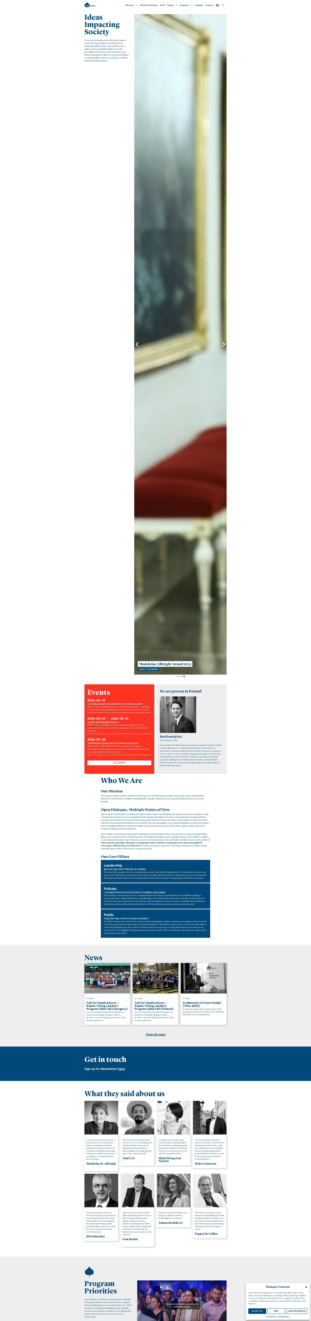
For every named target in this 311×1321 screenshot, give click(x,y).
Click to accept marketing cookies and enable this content (182, 1305)
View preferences (297, 1311)
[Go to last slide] (137, 344)
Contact (209, 5)
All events (119, 763)
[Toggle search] (223, 5)
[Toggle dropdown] (137, 5)
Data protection (283, 1316)
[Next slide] (223, 344)
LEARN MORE (181, 669)
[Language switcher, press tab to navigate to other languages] (217, 5)
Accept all (257, 1311)
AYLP (162, 5)
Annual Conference (149, 5)
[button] (306, 1287)
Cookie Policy (271, 1316)
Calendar (199, 5)
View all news (155, 1034)
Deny (276, 1311)
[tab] (176, 676)
